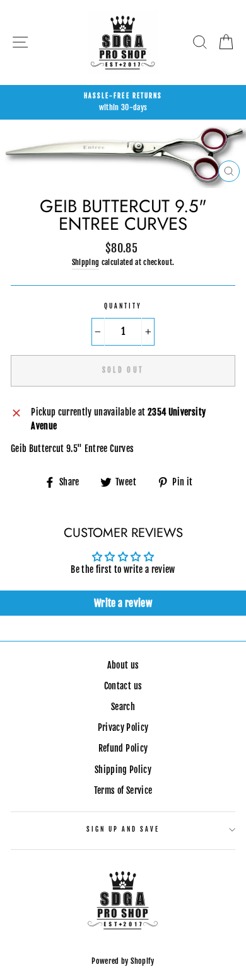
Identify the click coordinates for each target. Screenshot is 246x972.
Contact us (123, 686)
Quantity (123, 306)
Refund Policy (123, 748)
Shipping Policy (123, 769)
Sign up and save (123, 829)
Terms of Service (123, 790)
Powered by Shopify (122, 961)
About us (123, 665)
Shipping (86, 262)
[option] (123, 102)
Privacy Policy (123, 727)
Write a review (123, 603)
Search (123, 706)
